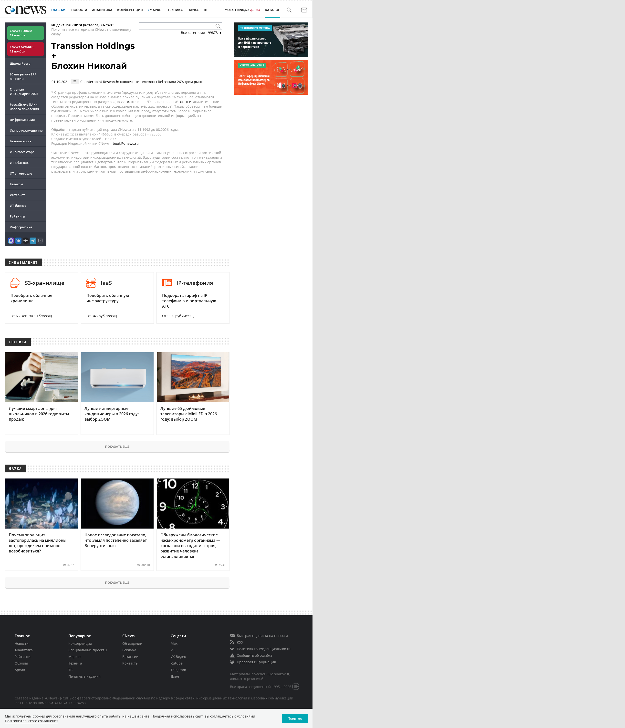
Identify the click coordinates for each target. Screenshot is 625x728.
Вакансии (130, 656)
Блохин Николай (89, 66)
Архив (20, 669)
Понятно (295, 718)
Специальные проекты (87, 650)
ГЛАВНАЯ (58, 10)
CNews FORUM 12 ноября (21, 33)
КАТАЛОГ (272, 10)
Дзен (175, 676)
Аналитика (102, 10)
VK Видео (178, 656)
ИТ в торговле (21, 173)
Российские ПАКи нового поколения (24, 106)
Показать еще (117, 446)
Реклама (129, 650)
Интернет (17, 195)
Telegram (178, 669)
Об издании (132, 643)
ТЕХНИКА (175, 10)
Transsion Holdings (93, 46)
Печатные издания (84, 676)
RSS (240, 642)
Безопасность (20, 141)
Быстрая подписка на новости (262, 635)
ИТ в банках (19, 162)
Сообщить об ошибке (254, 655)
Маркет (74, 656)
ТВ (205, 10)
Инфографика (21, 227)
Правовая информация (256, 662)
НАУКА (193, 10)
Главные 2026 (24, 91)
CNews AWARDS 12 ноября (22, 49)
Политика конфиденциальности (264, 648)
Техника (75, 663)
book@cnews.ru (126, 143)
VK (173, 650)
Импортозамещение (26, 130)
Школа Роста (20, 63)
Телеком (16, 184)
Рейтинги (17, 216)
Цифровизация (22, 119)
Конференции (80, 643)
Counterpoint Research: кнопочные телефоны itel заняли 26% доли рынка (142, 81)
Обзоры (21, 663)
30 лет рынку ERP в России (23, 76)
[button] (289, 10)
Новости (22, 643)
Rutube (177, 663)
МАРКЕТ (156, 10)
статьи (185, 101)
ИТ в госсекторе (22, 152)
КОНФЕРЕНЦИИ (130, 10)
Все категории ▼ (201, 32)
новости (122, 101)
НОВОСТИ (79, 10)
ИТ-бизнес (18, 205)
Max (174, 643)
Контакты (130, 663)
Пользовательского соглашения (31, 720)
